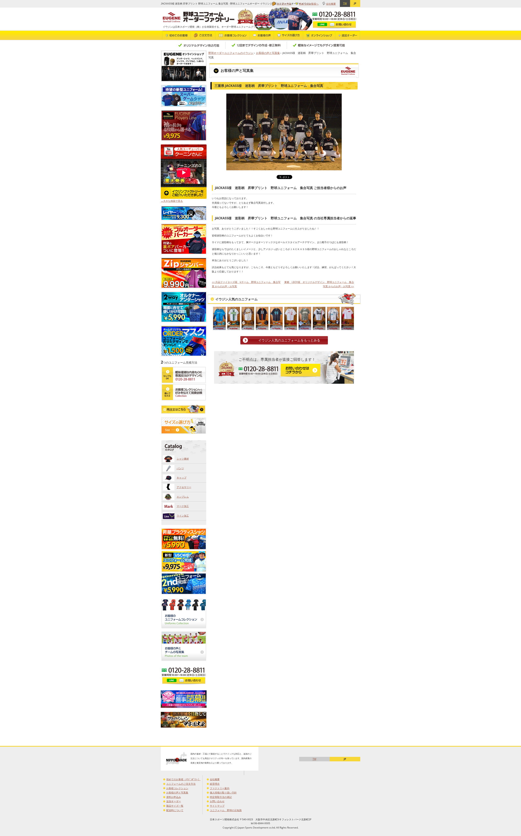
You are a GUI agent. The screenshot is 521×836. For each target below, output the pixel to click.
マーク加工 (183, 506)
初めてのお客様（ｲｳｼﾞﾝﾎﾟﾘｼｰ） (183, 779)
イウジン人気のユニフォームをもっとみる (289, 340)
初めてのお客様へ (309, 3)
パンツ (180, 468)
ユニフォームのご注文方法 (181, 784)
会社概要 (331, 3)
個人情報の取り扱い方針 (223, 792)
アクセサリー (184, 487)
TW (345, 3)
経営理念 (215, 784)
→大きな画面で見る (172, 201)
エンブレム (183, 496)
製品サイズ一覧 (174, 806)
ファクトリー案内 (219, 788)
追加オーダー (173, 801)
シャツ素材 (183, 458)
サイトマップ (217, 806)
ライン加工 (183, 515)
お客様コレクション (177, 788)
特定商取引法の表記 (221, 797)
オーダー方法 (284, 3)
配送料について (174, 810)
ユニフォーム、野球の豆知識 (226, 810)
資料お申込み (173, 797)
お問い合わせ (217, 801)
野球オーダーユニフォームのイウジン (230, 53)
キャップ (181, 477)
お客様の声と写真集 (268, 53)
